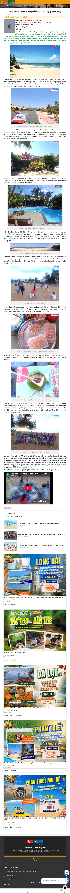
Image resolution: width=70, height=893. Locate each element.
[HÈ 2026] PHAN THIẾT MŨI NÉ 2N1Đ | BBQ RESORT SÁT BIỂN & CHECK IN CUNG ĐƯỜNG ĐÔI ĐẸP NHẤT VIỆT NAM (34, 818)
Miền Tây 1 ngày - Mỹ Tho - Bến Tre (14, 652)
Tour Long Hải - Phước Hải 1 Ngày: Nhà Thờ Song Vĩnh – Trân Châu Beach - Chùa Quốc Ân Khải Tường (33, 597)
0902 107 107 (10, 875)
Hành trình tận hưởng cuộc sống (7, 3)
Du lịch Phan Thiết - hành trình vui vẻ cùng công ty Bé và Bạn (38, 523)
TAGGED (7, 508)
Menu (68, 3)
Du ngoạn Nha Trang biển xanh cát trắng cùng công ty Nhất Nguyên (40, 545)
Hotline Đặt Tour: (35, 858)
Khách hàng (7, 14)
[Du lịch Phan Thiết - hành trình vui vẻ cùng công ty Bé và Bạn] (10, 524)
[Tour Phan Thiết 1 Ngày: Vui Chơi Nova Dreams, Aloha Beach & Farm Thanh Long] (35, 741)
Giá (5, 601)
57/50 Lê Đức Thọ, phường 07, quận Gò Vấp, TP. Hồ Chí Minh (21, 871)
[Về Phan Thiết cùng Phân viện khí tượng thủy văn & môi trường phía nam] (10, 535)
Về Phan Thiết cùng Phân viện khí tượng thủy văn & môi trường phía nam (42, 534)
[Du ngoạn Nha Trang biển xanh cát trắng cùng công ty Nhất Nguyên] (10, 546)
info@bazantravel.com (12, 878)
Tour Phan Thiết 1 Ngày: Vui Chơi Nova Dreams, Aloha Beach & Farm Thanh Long (27, 763)
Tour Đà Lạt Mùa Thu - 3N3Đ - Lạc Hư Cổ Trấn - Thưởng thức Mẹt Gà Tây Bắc (26, 708)
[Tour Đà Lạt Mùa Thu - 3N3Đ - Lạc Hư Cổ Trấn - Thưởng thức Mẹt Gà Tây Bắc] (35, 686)
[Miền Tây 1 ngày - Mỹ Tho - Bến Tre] (35, 630)
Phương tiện (7, 600)
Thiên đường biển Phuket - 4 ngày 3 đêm (16, 17)
